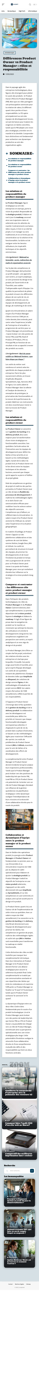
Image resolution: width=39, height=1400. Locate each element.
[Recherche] (30, 4)
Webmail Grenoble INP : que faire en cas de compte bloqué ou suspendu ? (19, 1231)
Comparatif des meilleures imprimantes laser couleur (18, 1155)
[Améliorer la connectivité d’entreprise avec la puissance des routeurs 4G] (19, 1083)
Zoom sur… (19, 1065)
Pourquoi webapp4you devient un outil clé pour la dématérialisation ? (19, 1200)
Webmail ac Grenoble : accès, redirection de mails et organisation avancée (19, 260)
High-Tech (10, 1088)
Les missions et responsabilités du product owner (19, 165)
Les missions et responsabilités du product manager (19, 159)
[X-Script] (14, 4)
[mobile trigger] (3, 4)
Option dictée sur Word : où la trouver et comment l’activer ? (19, 1261)
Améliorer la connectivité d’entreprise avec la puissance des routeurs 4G (18, 1093)
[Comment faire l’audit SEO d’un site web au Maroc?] (19, 1113)
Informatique (9, 53)
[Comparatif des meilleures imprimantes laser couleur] (19, 1144)
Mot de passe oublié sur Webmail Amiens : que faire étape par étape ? (19, 356)
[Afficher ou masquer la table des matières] (33, 154)
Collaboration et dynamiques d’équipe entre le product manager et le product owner (19, 180)
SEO (8, 1120)
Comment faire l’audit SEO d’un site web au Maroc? (18, 1124)
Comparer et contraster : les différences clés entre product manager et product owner (19, 172)
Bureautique (11, 1151)
